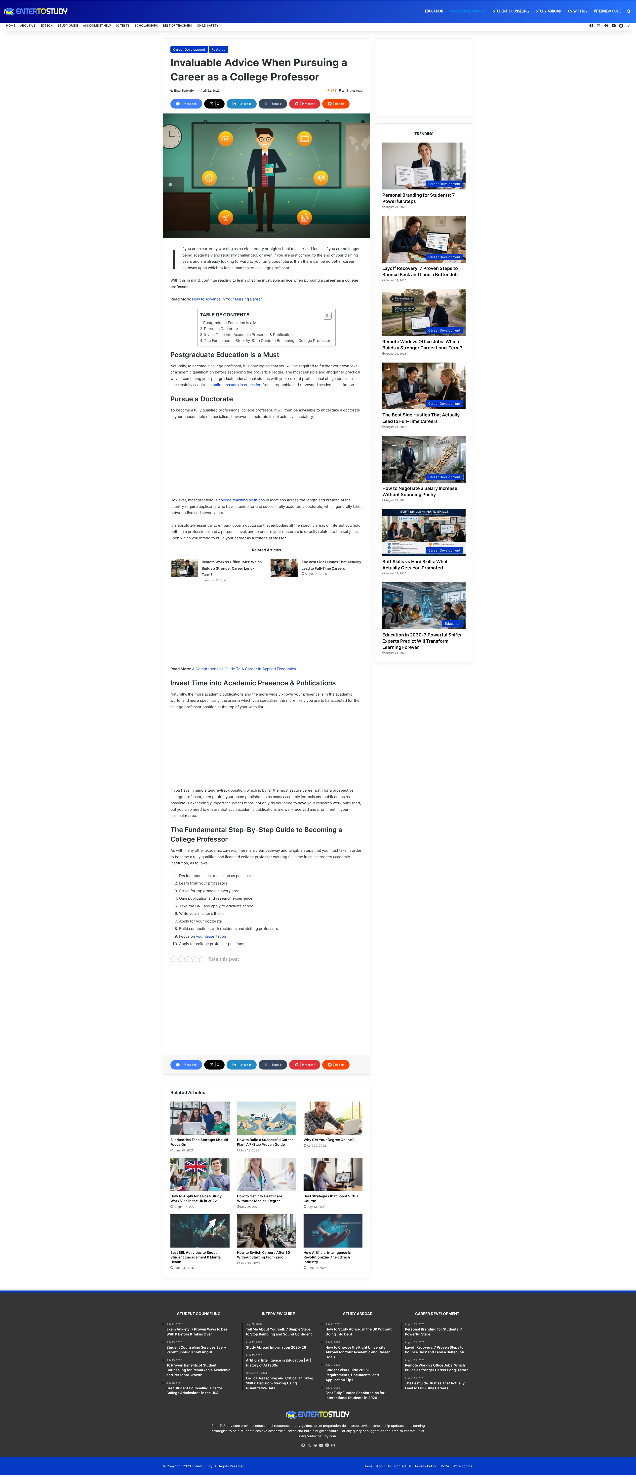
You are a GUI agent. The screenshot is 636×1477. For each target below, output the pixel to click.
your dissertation (211, 936)
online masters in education (237, 384)
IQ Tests (123, 25)
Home (10, 25)
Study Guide (68, 25)
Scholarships (146, 25)
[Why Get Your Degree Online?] (333, 1118)
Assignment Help (97, 25)
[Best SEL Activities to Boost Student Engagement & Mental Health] (200, 1231)
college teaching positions (242, 500)
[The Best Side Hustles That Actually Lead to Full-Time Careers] (284, 568)
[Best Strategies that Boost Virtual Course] (333, 1174)
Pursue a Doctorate (221, 328)
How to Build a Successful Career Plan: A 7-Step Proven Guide (265, 1142)
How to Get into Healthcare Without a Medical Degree (259, 1198)
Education (434, 11)
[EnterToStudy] (36, 11)
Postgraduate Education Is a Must (232, 322)
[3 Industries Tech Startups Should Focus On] (200, 1118)
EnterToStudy (184, 90)
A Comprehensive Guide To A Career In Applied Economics (244, 668)
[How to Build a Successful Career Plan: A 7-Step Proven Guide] (266, 1118)
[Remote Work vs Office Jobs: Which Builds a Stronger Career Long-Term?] (184, 568)
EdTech (46, 25)
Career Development (468, 11)
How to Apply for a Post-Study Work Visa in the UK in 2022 (196, 1198)
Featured (219, 49)
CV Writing (577, 11)
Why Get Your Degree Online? (329, 1140)
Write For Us (462, 1466)
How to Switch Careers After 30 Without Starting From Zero (263, 1254)
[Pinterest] (315, 1445)
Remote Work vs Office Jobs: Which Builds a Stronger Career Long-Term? (232, 568)
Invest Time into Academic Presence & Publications (249, 334)
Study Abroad (548, 11)
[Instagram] (333, 1445)
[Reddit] (327, 1445)
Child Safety (207, 25)
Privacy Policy (425, 1466)
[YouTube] (321, 1445)
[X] (309, 1445)
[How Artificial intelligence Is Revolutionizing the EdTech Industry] (333, 1231)
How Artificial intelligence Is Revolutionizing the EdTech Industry (327, 1257)
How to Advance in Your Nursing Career (227, 299)
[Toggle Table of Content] (324, 315)
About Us (28, 25)
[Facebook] (303, 1445)
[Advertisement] (266, 460)
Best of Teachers (177, 25)
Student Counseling (511, 11)
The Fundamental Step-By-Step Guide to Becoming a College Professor (267, 340)
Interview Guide (607, 11)
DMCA (444, 1466)
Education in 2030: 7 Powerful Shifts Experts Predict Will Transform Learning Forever (421, 641)
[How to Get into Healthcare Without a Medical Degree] (266, 1174)
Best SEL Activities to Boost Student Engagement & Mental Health (196, 1257)
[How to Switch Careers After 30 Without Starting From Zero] (266, 1231)
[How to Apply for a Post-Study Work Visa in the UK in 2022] (200, 1174)
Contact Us (403, 1466)
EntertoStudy (202, 1466)
